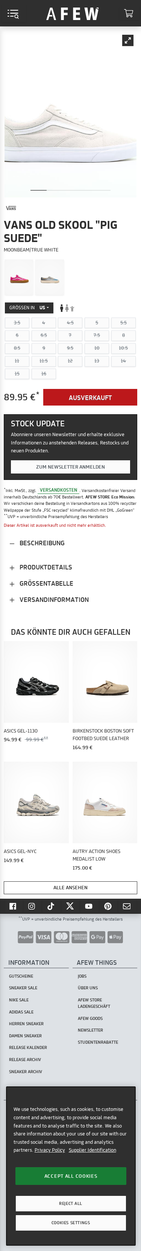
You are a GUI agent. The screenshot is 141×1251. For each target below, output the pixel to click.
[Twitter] (71, 906)
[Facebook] (14, 906)
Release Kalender (28, 1047)
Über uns (88, 987)
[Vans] (11, 208)
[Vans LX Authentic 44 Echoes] (49, 277)
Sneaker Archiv (25, 1071)
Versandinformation (53, 599)
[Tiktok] (51, 906)
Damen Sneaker (25, 1035)
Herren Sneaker (26, 1023)
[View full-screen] (127, 40)
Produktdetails (45, 567)
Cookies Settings (71, 1222)
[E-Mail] (127, 906)
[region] (71, 1165)
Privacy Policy (50, 1150)
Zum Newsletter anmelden (70, 467)
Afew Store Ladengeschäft (94, 1003)
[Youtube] (89, 906)
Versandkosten (58, 490)
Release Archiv (25, 1059)
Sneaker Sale (23, 987)
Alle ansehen (70, 887)
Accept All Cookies (70, 1176)
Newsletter (90, 1030)
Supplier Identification (92, 1150)
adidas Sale (21, 1012)
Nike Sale (19, 1000)
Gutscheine (21, 976)
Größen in (27, 307)
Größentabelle (45, 583)
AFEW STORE (72, 13)
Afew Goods (90, 1018)
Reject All (70, 1203)
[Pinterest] (109, 906)
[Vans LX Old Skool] (19, 277)
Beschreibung (41, 543)
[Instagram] (33, 906)
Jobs (82, 976)
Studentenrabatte (98, 1042)
